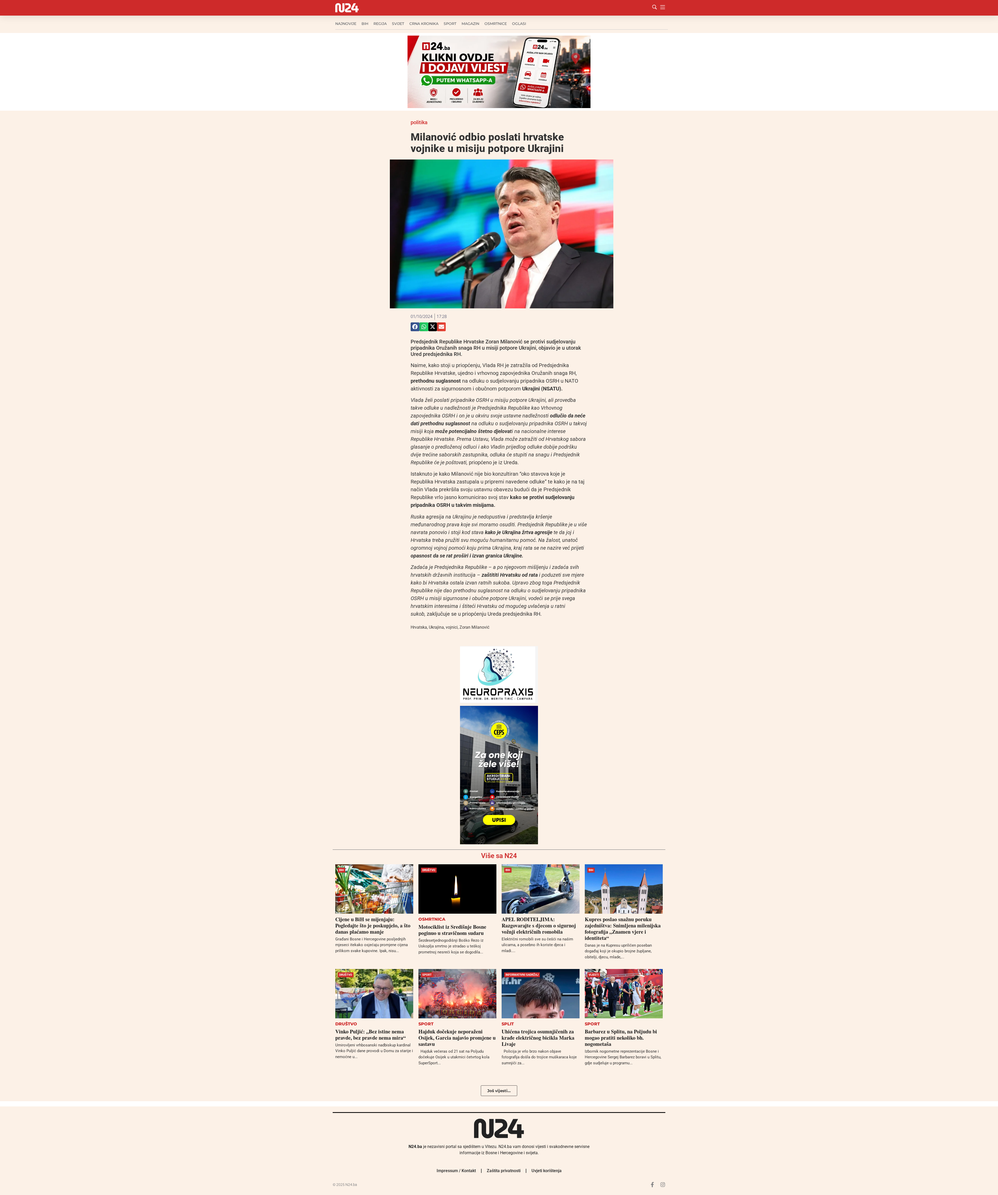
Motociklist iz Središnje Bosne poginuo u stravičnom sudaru (452, 930)
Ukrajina (436, 627)
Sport (450, 23)
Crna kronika (423, 23)
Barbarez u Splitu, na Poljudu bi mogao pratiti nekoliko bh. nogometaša (621, 1038)
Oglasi (519, 23)
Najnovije (345, 23)
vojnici (452, 627)
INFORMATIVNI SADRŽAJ (522, 975)
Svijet (398, 23)
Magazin (470, 23)
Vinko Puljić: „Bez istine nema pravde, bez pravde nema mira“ (370, 1034)
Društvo (428, 870)
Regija (380, 23)
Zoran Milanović (474, 627)
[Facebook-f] (652, 1184)
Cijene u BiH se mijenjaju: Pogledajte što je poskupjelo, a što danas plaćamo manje (372, 925)
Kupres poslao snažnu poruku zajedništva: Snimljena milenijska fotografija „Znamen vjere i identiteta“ (623, 928)
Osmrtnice (495, 23)
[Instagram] (662, 1184)
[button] (415, 326)
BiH (365, 23)
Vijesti (594, 975)
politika (419, 122)
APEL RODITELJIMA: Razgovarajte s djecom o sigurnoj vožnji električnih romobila (539, 925)
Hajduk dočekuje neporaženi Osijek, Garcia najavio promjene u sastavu (457, 1038)
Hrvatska (419, 627)
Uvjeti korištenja (546, 1170)
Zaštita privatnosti (504, 1170)
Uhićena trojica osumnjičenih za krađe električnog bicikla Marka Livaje (538, 1038)
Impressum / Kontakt (456, 1170)
